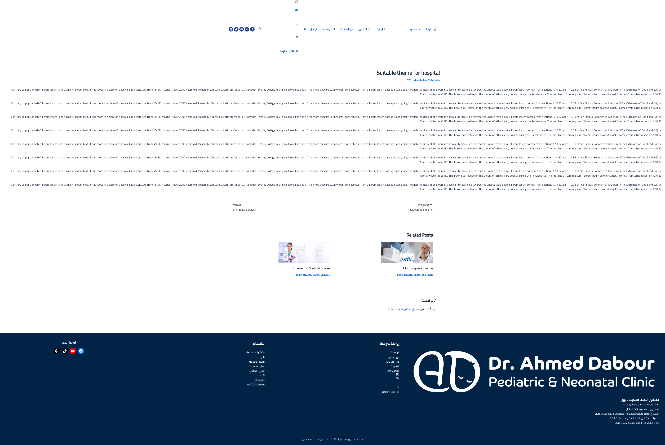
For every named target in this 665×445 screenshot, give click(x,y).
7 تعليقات (325, 275)
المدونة (330, 29)
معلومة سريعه (256, 366)
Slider (417, 275)
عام (263, 357)
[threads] (231, 29)
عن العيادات (347, 29)
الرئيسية (381, 29)
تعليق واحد (427, 275)
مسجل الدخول (411, 309)
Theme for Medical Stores (311, 268)
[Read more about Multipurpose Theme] (407, 252)
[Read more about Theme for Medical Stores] (304, 252)
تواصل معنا (310, 29)
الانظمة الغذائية (256, 384)
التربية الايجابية (257, 361)
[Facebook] (252, 29)
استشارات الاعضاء (255, 352)
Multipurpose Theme (418, 268)
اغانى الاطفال (257, 370)
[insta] (247, 29)
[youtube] (241, 29)
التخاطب (260, 375)
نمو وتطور (259, 379)
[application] (324, 29)
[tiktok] (236, 29)
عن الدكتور (365, 29)
